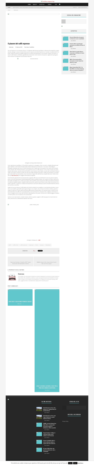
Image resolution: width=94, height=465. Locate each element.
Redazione (11, 47)
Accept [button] (70, 463)
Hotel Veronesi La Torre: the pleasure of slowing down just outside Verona (49, 409)
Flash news (26, 47)
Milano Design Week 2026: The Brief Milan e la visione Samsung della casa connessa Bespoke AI (77, 68)
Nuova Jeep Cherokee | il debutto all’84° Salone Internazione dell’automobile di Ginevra (21, 262)
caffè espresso (23, 245)
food (37, 245)
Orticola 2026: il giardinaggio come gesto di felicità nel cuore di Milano (77, 45)
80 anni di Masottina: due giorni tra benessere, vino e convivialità (77, 38)
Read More (80, 463)
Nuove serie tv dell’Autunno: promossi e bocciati (20, 301)
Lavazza (41, 245)
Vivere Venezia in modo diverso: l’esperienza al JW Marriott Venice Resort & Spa (77, 53)
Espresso (31, 245)
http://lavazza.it (15, 175)
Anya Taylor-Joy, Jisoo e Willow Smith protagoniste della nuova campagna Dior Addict (30, 7)
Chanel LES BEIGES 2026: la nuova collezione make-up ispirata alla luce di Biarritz (49, 442)
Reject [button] (75, 463)
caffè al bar (15, 245)
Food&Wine (31, 47)
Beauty (35, 4)
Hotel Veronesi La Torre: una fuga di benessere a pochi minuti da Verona (49, 417)
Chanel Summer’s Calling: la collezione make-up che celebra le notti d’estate (49, 434)
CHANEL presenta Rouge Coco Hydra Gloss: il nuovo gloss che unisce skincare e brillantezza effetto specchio (49, 425)
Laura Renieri (47, 390)
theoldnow (48, 245)
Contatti (75, 7)
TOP (56, 4)
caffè (10, 245)
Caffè (39, 240)
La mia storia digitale (82, 7)
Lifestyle (42, 4)
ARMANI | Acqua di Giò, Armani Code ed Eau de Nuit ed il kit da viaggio (46, 262)
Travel (50, 4)
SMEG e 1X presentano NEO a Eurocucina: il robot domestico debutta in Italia (76, 61)
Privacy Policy (65, 421)
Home (29, 4)
